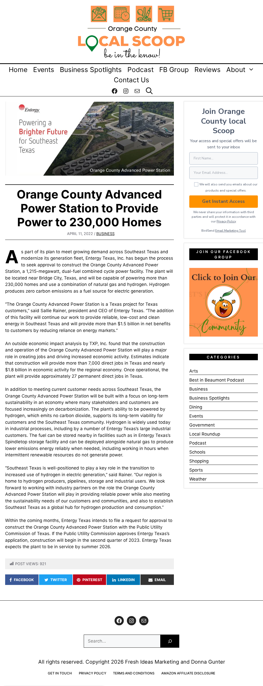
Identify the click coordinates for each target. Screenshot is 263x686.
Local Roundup (204, 434)
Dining (195, 407)
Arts (193, 371)
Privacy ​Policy (226, 221)
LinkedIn (126, 579)
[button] (149, 91)
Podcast (140, 70)
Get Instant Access (223, 201)
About (235, 70)
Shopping (199, 461)
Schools (197, 452)
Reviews (207, 70)
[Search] (170, 641)
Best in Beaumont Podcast (216, 380)
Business (105, 233)
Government (202, 425)
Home (18, 70)
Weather (197, 479)
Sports (196, 470)
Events (43, 70)
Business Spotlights (91, 70)
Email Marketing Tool (230, 231)
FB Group (174, 70)
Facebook (24, 579)
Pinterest (92, 579)
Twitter (58, 579)
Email (160, 579)
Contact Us (131, 80)
